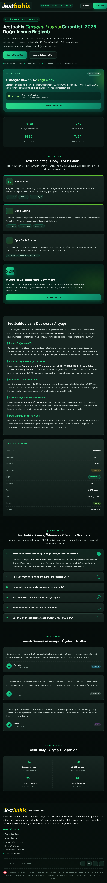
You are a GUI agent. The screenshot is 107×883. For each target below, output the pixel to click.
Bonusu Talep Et (53, 297)
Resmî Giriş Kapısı (12, 834)
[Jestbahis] (16, 6)
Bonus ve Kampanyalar (14, 842)
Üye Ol (86, 5)
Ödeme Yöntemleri (12, 846)
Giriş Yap (100, 5)
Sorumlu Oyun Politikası (14, 850)
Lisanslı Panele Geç (54, 105)
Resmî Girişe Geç (15, 54)
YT (101, 863)
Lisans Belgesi (11, 838)
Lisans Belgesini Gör (42, 54)
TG (89, 863)
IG (95, 863)
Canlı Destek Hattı (12, 854)
